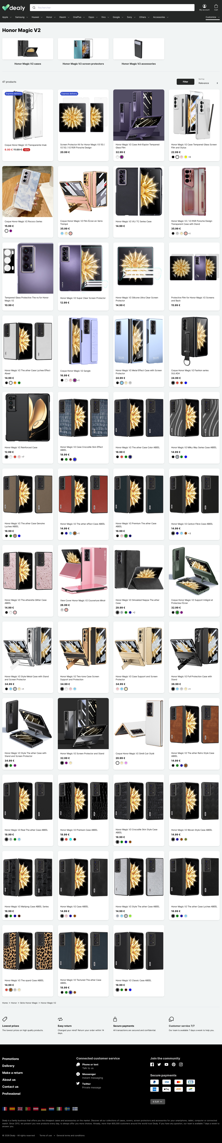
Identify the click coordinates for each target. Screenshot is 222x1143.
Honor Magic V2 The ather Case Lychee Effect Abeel (27, 372)
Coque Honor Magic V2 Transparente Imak (26, 145)
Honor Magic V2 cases (27, 63)
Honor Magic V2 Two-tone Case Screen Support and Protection (79, 678)
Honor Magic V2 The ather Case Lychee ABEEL (194, 906)
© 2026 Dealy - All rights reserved (18, 1135)
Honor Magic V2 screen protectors (83, 63)
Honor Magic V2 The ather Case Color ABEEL (138, 447)
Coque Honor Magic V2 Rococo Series (23, 221)
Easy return (65, 1025)
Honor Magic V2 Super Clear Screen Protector (83, 298)
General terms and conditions (71, 1135)
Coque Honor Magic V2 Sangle (75, 370)
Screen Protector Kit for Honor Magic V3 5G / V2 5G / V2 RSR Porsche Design (82, 146)
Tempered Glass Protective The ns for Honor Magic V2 (26, 299)
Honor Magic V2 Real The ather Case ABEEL (26, 830)
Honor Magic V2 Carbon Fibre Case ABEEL (192, 524)
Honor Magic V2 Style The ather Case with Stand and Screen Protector (25, 754)
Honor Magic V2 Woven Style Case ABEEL (191, 830)
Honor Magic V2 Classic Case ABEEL (133, 980)
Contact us (10, 1087)
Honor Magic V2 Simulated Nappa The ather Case (137, 601)
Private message (91, 1087)
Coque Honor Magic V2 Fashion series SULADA (190, 372)
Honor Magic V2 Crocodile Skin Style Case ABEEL (136, 831)
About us (9, 1080)
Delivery (8, 1066)
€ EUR (156, 1101)
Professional (11, 1093)
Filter (185, 81)
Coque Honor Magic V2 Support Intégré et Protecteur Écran (192, 601)
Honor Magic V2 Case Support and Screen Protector (137, 678)
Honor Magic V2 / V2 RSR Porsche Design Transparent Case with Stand (191, 222)
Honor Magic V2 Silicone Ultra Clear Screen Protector (137, 299)
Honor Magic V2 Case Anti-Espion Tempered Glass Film (137, 146)
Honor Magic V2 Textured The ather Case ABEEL (80, 981)
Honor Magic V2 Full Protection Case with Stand (191, 678)
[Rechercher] (34, 7)
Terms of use (46, 1135)
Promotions (10, 1059)
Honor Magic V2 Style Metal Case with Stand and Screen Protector (27, 678)
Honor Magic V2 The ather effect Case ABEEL (82, 524)
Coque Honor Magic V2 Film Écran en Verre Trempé (81, 222)
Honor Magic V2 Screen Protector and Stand (82, 753)
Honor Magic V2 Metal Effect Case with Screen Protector (139, 372)
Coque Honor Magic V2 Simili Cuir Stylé (135, 753)
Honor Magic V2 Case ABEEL (74, 906)
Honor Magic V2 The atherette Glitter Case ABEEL (26, 601)
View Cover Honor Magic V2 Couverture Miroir (82, 600)
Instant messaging (92, 1077)
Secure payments (123, 1025)
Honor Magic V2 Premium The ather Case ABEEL (136, 525)
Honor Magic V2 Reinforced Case (21, 447)
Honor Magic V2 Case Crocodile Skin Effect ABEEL (81, 448)
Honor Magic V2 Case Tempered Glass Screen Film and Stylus (194, 146)
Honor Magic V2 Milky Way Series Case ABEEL (194, 447)
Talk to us (87, 1068)
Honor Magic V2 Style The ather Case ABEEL (138, 906)
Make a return (12, 1073)
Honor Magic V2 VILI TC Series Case (133, 221)
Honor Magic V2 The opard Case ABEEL (24, 980)
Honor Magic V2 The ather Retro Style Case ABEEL (192, 754)
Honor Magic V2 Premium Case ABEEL (79, 830)
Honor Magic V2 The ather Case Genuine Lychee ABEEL (25, 525)
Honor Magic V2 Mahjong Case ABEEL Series (27, 906)
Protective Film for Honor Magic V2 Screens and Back (192, 299)
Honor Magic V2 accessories (139, 63)
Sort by (201, 79)
